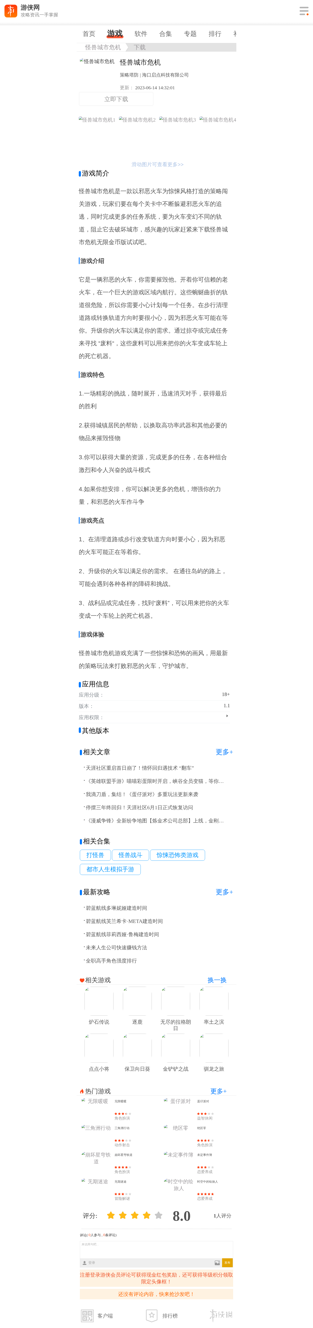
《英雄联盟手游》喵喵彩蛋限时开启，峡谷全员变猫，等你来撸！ (155, 781)
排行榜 (170, 1316)
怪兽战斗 (130, 855)
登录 (91, 1262)
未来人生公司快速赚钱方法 (116, 947)
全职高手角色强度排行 (111, 961)
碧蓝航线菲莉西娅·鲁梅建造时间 (122, 934)
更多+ (224, 752)
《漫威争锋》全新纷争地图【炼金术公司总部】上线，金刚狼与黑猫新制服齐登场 (155, 820)
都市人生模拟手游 (110, 869)
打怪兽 (95, 855)
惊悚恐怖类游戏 (177, 855)
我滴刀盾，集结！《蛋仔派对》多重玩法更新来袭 (142, 794)
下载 (140, 47)
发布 (227, 1262)
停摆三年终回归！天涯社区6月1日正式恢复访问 (139, 807)
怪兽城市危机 (103, 47)
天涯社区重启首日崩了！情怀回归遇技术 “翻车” (140, 768)
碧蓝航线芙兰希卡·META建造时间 (124, 921)
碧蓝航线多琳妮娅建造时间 (116, 908)
